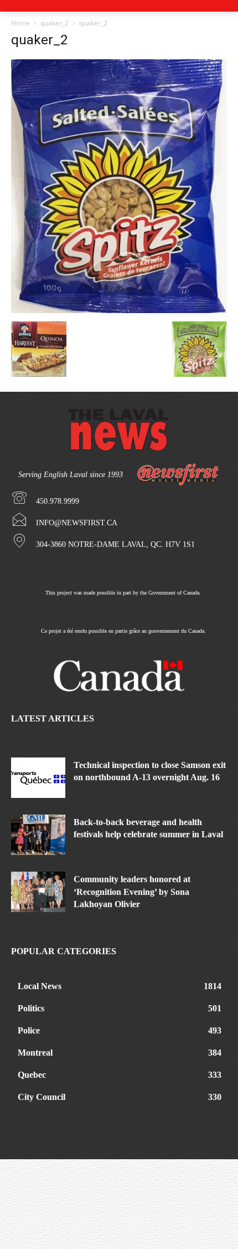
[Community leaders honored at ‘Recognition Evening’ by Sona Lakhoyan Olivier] (38, 892)
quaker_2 (54, 23)
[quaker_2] (119, 310)
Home (20, 23)
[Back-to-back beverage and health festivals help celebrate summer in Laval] (38, 835)
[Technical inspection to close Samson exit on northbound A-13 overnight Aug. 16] (38, 777)
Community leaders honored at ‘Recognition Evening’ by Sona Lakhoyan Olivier (132, 891)
